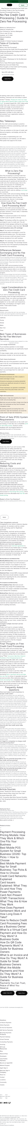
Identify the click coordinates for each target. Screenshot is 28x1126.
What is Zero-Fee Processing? (8, 47)
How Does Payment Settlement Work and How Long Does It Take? (13, 912)
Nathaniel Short (10, 27)
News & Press (4, 1053)
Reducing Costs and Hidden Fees (9, 65)
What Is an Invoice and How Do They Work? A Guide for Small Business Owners (14, 959)
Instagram (20, 41)
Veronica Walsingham (17, 31)
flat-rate (22, 493)
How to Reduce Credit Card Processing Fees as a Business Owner (13, 923)
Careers (2, 1085)
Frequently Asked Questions (8, 68)
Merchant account (5, 402)
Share (2, 39)
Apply (22, 5)
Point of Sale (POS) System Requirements (12, 63)
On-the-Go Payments (6, 1027)
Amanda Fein (9, 29)
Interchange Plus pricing (16, 491)
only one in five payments (11, 361)
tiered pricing (4, 495)
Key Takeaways (4, 45)
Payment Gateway (5, 1037)
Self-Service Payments (6, 1030)
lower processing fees (6, 680)
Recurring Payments (5, 1032)
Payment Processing (10, 8)
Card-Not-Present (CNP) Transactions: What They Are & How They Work (13, 899)
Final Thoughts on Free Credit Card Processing (13, 67)
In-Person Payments (5, 1022)
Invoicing (2, 1044)
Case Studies (3, 1058)
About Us (2, 1074)
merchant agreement (18, 546)
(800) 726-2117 (7, 993)
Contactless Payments (6, 1042)
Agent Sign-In (4, 1068)
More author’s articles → (7, 820)
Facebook (14, 41)
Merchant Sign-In (5, 1070)
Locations (3, 1079)
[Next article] (0, 829)
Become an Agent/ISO (6, 1063)
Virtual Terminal (4, 1039)
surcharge (24, 190)
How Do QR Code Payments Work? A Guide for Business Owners (11, 947)
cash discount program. (11, 277)
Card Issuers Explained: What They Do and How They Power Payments (13, 887)
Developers (3, 1056)
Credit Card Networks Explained (13, 877)
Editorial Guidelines (5, 37)
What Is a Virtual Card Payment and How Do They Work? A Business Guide (13, 934)
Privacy (2, 1125)
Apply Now (7, 78)
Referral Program (5, 1065)
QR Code (2, 1047)
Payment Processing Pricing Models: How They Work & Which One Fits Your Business (12, 838)
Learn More (6, 441)
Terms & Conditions (9, 1125)
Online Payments (4, 1025)
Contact (2, 1077)
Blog (2, 8)
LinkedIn (2, 41)
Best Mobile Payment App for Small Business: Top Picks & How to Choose (13, 868)
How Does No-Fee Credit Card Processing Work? (14, 49)
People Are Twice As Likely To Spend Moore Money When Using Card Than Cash (14, 101)
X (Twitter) (8, 41)
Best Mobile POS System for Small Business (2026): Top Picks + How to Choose (13, 854)
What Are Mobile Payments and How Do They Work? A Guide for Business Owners (12, 974)
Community (3, 1082)
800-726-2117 (15, 1)
